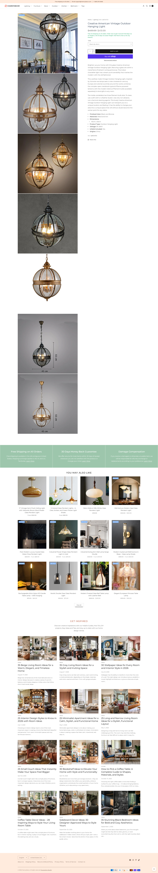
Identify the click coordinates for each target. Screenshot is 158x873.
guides (103, 766)
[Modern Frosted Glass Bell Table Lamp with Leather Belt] (94, 576)
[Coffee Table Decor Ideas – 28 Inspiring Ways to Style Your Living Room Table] (37, 803)
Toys (82, 6)
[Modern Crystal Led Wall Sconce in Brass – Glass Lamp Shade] (126, 534)
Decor (46, 6)
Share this (93, 139)
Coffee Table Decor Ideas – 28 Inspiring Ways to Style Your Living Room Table (36, 823)
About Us (21, 862)
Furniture (37, 6)
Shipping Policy (31, 862)
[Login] (143, 6)
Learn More (30, 461)
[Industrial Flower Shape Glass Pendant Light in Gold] (63, 534)
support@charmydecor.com (83, 1)
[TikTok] (139, 860)
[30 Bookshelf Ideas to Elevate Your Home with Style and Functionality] (79, 752)
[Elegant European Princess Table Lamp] (126, 576)
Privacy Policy (59, 862)
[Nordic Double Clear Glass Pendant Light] (63, 576)
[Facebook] (130, 860)
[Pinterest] (136, 860)
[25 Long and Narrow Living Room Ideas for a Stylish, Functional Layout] (120, 701)
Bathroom (74, 6)
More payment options (110, 60)
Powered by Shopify (46, 870)
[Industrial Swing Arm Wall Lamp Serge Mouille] (94, 534)
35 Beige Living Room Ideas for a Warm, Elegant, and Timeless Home (35, 668)
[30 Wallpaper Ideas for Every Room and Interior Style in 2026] (120, 648)
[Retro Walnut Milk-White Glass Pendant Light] (94, 490)
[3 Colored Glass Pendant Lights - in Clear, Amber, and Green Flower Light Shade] (63, 490)
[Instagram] (133, 860)
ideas (19, 662)
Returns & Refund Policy (45, 862)
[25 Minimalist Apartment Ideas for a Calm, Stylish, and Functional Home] (79, 701)
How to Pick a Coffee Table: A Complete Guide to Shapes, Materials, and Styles (117, 772)
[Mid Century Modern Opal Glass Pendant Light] (126, 490)
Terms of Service (71, 862)
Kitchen (64, 6)
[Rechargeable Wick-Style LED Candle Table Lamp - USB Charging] (32, 576)
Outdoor (55, 6)
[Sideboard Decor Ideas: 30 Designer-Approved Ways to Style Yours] (79, 803)
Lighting (27, 6)
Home (90, 19)
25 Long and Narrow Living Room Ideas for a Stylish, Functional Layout (119, 721)
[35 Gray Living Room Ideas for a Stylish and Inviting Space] (79, 648)
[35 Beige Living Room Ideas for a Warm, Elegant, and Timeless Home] (37, 648)
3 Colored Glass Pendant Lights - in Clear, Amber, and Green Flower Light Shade (63, 510)
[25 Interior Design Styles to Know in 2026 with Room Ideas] (37, 701)
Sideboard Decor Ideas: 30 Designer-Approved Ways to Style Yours (78, 823)
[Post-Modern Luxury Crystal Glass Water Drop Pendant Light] (32, 534)
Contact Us (81, 862)
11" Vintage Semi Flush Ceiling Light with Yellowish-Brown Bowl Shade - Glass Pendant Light (32, 510)
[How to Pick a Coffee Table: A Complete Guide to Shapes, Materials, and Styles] (120, 752)
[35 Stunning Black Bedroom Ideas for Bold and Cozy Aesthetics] (120, 803)
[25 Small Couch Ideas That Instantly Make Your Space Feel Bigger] (37, 752)
